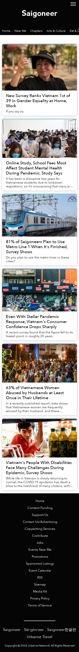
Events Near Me (39, 550)
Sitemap (40, 584)
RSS (40, 577)
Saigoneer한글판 (61, 629)
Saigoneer (11, 629)
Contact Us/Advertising (40, 522)
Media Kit (40, 591)
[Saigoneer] (39, 13)
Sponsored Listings (40, 563)
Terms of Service (40, 605)
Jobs (39, 543)
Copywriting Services (40, 529)
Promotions (40, 557)
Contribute (40, 536)
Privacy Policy (40, 598)
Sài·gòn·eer (34, 629)
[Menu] (73, 3)
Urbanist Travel (39, 637)
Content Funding (40, 508)
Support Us (40, 515)
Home (40, 501)
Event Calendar (40, 570)
